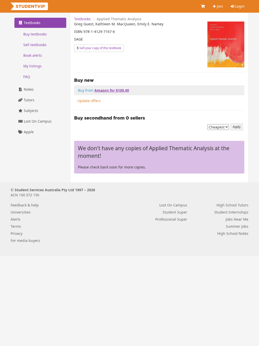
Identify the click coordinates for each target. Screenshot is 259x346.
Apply (237, 127)
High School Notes (232, 233)
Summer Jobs (237, 226)
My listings (32, 66)
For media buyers (25, 240)
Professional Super (171, 219)
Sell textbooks (35, 44)
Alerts (15, 219)
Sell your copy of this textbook (100, 48)
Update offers (89, 100)
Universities (21, 212)
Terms (16, 226)
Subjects (30, 110)
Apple (28, 131)
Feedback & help (25, 205)
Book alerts (32, 55)
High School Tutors (232, 205)
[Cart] (203, 6)
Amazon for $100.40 (111, 90)
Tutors (28, 100)
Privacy (17, 233)
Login (239, 6)
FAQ (26, 76)
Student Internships (231, 212)
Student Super (175, 212)
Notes (28, 89)
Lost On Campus (37, 121)
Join (219, 6)
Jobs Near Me (237, 219)
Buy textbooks (35, 34)
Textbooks (82, 18)
